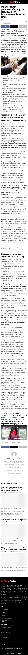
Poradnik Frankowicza (6, 614)
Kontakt (3, 621)
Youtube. (22, 419)
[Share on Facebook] (5, 26)
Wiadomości (4, 611)
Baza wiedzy (4, 620)
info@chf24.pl (7, 637)
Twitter (4, 417)
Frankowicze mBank (15, 442)
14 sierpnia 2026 (17, 551)
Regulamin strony (17, 648)
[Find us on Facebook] (1, 644)
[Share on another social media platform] (23, 26)
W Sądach (4, 617)
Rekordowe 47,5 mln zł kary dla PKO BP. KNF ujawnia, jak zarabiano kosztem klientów (14, 520)
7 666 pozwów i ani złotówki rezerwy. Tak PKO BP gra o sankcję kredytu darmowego (13, 548)
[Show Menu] (1, 2)
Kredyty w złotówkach (6, 618)
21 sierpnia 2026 (17, 492)
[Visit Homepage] (15, 2)
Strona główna (5, 609)
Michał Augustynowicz (13, 20)
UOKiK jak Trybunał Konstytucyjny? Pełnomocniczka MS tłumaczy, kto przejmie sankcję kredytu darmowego (14, 488)
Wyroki (3, 612)
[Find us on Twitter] (2, 644)
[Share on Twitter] (14, 26)
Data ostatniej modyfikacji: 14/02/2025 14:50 (11, 22)
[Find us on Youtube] (4, 644)
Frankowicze (6, 442)
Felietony (4, 615)
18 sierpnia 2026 (17, 522)
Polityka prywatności (9, 648)
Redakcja (2, 648)
